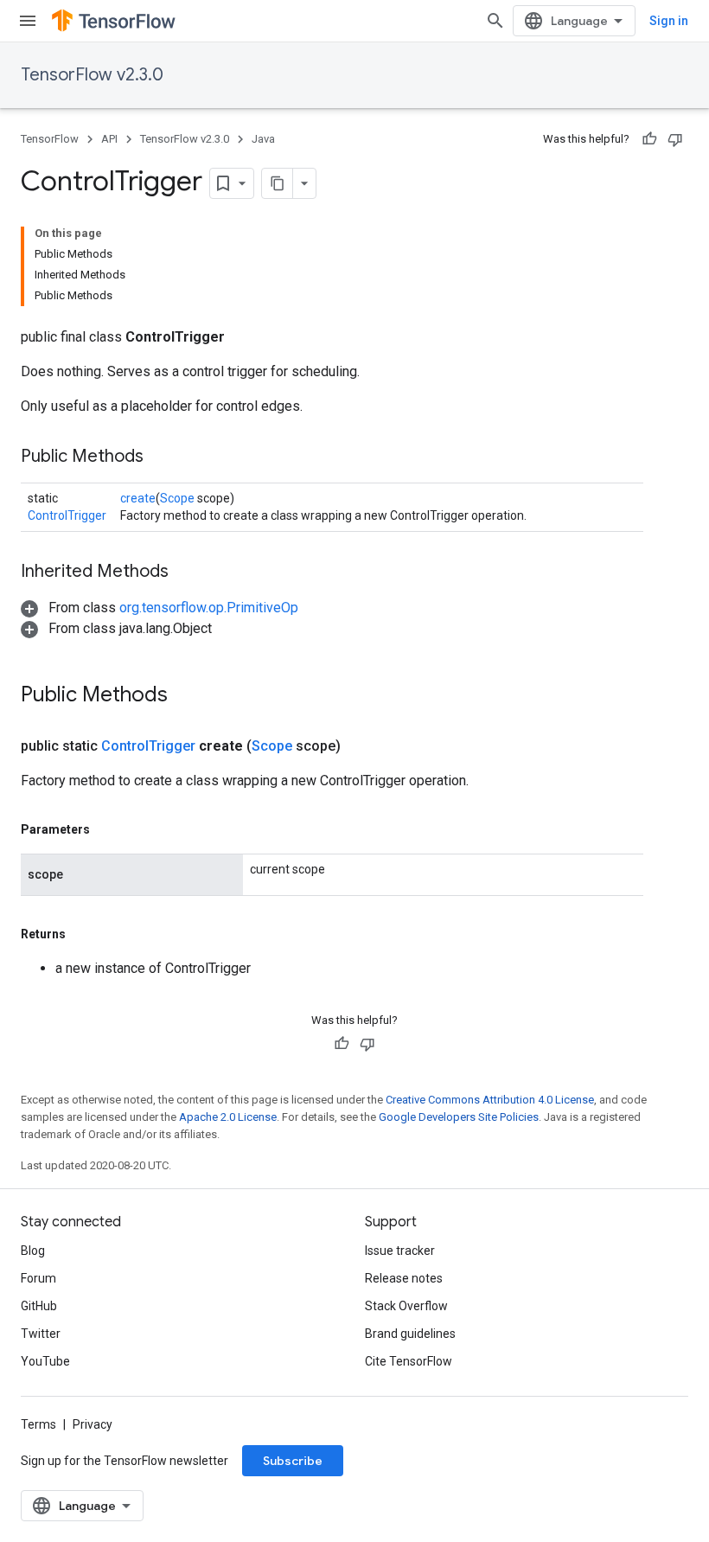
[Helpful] (649, 139)
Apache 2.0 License (228, 1116)
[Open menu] (27, 21)
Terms (38, 1424)
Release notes (404, 1278)
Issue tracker (400, 1250)
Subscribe (293, 1460)
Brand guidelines (410, 1333)
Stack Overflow (406, 1306)
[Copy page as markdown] (277, 183)
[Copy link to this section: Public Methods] (161, 457)
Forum (38, 1278)
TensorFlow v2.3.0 (92, 75)
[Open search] (495, 20)
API (109, 138)
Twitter (41, 1333)
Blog (33, 1250)
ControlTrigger (67, 515)
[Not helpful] (675, 139)
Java (263, 138)
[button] (159, 607)
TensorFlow (50, 138)
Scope (177, 498)
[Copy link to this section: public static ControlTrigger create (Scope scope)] (361, 746)
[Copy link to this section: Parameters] (107, 829)
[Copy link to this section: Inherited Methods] (186, 572)
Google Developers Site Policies (459, 1116)
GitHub (39, 1306)
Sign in (668, 21)
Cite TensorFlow (408, 1361)
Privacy (92, 1424)
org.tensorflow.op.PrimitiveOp (208, 607)
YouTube (45, 1361)
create (138, 498)
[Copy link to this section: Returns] (83, 934)
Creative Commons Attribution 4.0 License (490, 1099)
